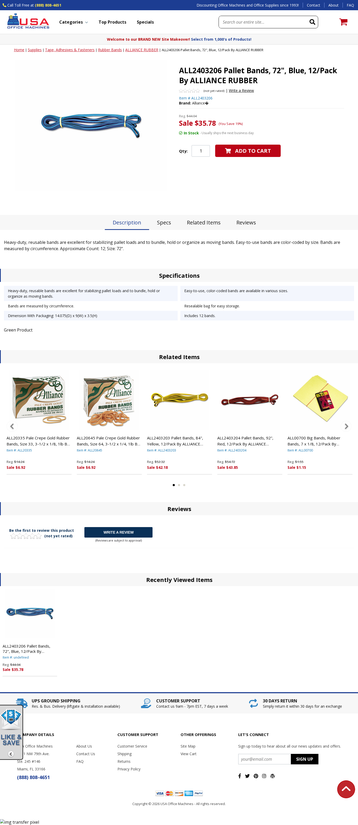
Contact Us (85, 753)
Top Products (112, 22)
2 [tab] (179, 485)
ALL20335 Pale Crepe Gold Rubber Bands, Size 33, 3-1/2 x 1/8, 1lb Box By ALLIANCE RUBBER (39, 441)
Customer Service (132, 746)
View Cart (189, 753)
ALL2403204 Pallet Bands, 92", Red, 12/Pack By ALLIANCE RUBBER (245, 441)
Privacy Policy (128, 768)
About (333, 5)
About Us (84, 746)
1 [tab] (174, 485)
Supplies (35, 49)
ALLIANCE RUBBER (141, 49)
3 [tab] (184, 485)
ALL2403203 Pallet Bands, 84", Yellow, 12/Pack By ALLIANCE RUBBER (175, 441)
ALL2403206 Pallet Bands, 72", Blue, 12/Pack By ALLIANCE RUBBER (26, 648)
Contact (313, 5)
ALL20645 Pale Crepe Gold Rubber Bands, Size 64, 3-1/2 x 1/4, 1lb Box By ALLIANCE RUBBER (109, 441)
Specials (145, 22)
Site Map (188, 746)
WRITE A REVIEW (119, 532)
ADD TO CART (253, 150)
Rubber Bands (110, 49)
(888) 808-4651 (48, 5)
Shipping (124, 753)
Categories (71, 22)
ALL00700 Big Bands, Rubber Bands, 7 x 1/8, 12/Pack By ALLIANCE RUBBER (314, 441)
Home (19, 49)
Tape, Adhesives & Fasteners (70, 49)
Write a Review (241, 90)
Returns (124, 761)
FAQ (350, 5)
